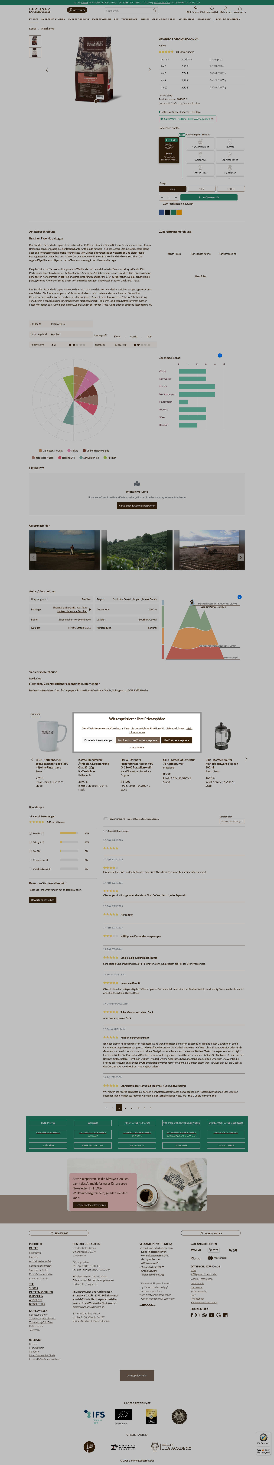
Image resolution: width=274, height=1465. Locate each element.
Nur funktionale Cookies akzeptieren (138, 740)
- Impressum (137, 747)
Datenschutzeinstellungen (98, 740)
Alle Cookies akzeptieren (176, 740)
